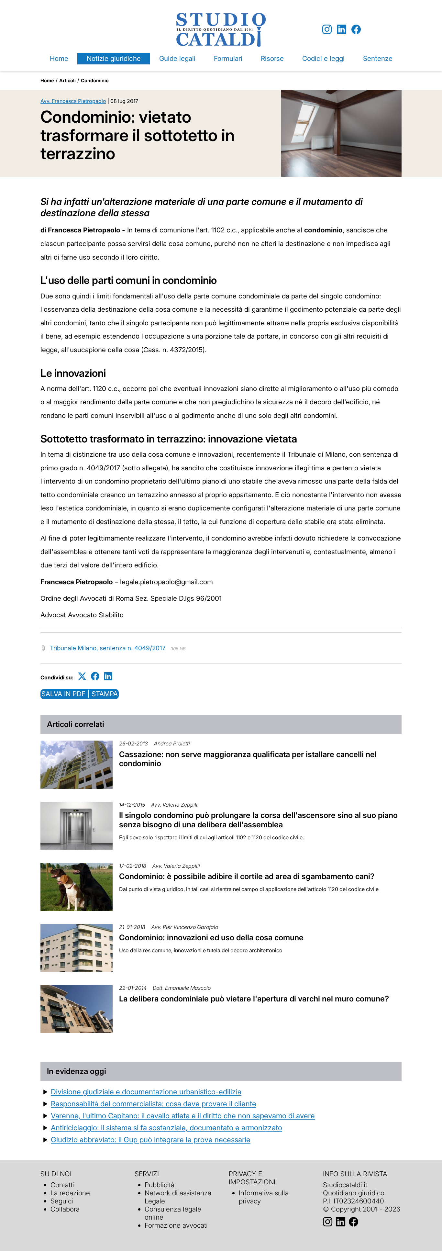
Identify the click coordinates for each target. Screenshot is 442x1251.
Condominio (95, 80)
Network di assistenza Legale (178, 1197)
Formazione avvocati (176, 1225)
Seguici (61, 1201)
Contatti (62, 1185)
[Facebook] (356, 29)
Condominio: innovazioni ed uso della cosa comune (211, 937)
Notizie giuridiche (114, 58)
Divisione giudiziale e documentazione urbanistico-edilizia (146, 1091)
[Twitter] (82, 676)
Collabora (65, 1209)
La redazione (70, 1193)
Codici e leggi (323, 58)
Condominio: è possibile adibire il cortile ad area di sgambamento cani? (246, 876)
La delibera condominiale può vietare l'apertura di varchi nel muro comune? (254, 998)
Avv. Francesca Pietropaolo (73, 101)
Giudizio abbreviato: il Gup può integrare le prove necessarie (150, 1139)
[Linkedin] (341, 29)
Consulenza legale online (173, 1213)
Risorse (272, 58)
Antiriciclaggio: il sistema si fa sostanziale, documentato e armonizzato (166, 1127)
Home (59, 58)
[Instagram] (327, 29)
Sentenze (377, 58)
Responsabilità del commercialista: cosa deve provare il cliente (153, 1103)
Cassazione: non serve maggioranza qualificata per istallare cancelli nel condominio (248, 759)
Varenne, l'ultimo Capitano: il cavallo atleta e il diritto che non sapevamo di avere (183, 1115)
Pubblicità (159, 1185)
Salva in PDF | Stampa (79, 694)
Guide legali (177, 58)
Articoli (67, 80)
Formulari (228, 58)
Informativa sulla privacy (264, 1197)
